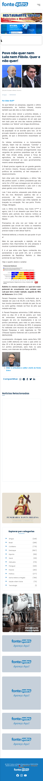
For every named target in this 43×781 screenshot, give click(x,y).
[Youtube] (25, 775)
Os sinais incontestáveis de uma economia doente (19, 466)
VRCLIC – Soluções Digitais (28, 766)
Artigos (4, 95)
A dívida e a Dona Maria (15, 426)
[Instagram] (21, 775)
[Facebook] (17, 775)
